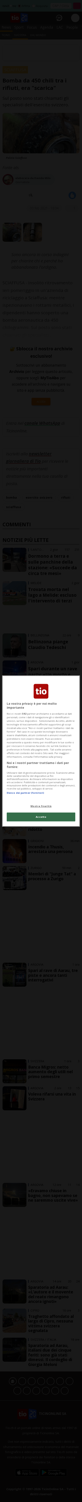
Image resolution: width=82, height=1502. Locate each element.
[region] (41, 751)
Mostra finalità (41, 806)
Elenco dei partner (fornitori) (25, 792)
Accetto (41, 816)
